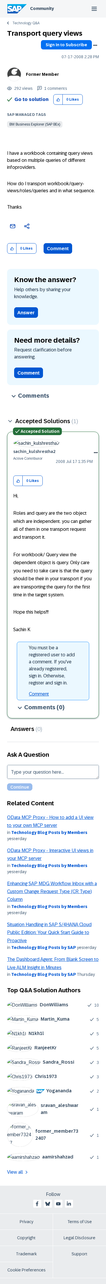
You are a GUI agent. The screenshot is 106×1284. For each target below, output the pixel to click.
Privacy (26, 1221)
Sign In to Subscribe (66, 44)
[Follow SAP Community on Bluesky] (47, 1203)
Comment (58, 248)
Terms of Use (79, 1221)
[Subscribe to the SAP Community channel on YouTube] (58, 1203)
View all (15, 1172)
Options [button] (95, 45)
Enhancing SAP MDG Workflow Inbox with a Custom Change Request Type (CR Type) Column (52, 891)
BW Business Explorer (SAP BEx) (34, 124)
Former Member (42, 74)
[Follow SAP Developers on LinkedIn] (69, 1203)
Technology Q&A (25, 23)
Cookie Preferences (26, 1270)
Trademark (26, 1254)
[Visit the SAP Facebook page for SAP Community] (37, 1203)
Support (79, 1254)
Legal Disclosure (79, 1237)
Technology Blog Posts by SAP (43, 947)
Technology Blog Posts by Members (49, 832)
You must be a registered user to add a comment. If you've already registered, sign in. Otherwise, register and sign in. (52, 665)
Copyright (26, 1237)
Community (42, 8)
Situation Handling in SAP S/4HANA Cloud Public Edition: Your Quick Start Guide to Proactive (49, 932)
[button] (58, 100)
